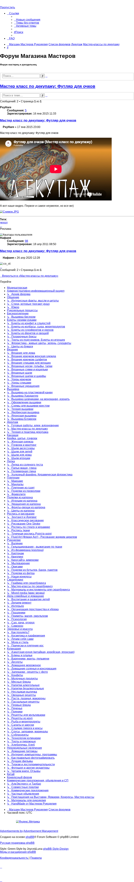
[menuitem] (27, 19)
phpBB (30, 836)
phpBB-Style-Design (56, 848)
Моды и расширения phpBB (18, 851)
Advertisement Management (40, 831)
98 (26, 240)
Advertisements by (11, 831)
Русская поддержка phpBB (17, 842)
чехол (4, 222)
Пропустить (7, 7)
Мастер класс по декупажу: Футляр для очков (47, 86)
